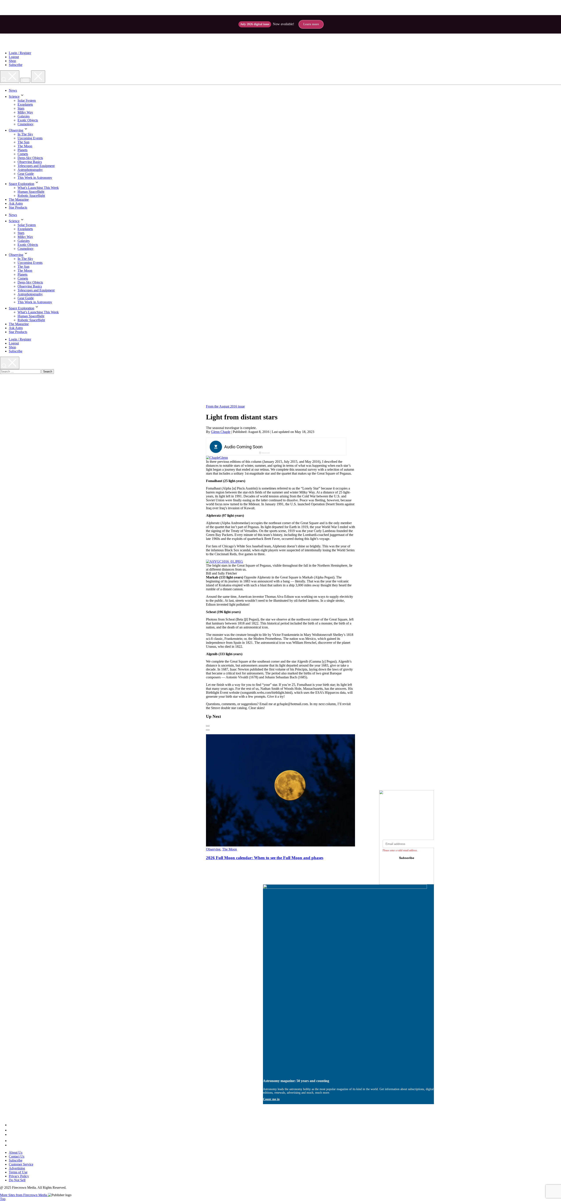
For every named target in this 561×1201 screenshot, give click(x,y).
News (13, 90)
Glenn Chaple (220, 432)
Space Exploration (21, 184)
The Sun (23, 142)
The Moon (25, 146)
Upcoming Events (30, 138)
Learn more (311, 24)
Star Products (18, 207)
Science (14, 96)
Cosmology (26, 124)
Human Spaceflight (31, 191)
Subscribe (15, 65)
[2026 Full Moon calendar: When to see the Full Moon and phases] (290, 845)
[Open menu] (25, 80)
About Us (15, 1152)
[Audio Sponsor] (309, 447)
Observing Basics (30, 162)
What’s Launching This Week (38, 188)
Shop (12, 61)
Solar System (27, 100)
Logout (14, 57)
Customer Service (21, 1164)
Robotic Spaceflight (31, 195)
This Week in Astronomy (35, 177)
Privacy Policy (19, 1176)
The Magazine (19, 199)
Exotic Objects (28, 120)
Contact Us (16, 1156)
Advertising (17, 1168)
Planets (22, 150)
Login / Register (20, 53)
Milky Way (25, 112)
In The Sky (25, 134)
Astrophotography (30, 170)
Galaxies (24, 116)
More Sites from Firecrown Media (24, 1195)
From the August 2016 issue (225, 406)
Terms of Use (18, 1172)
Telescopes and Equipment (36, 166)
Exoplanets (25, 104)
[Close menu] (38, 76)
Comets (23, 154)
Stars (21, 108)
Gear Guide (26, 174)
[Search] (9, 76)
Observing (16, 130)
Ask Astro (16, 203)
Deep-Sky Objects (30, 158)
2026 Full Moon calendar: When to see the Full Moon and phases (264, 857)
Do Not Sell (17, 1180)
